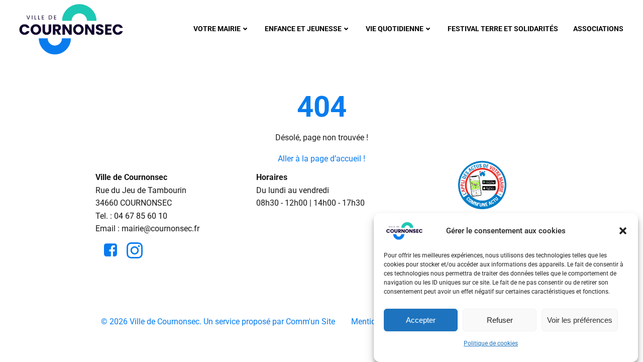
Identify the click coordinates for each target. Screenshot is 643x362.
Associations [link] (598, 29)
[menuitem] (221, 29)
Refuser (500, 320)
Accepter (421, 320)
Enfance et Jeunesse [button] (303, 29)
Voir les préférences (579, 320)
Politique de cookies (491, 343)
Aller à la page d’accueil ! (321, 158)
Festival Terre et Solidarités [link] (503, 29)
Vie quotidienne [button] (394, 29)
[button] (623, 231)
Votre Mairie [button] (217, 29)
